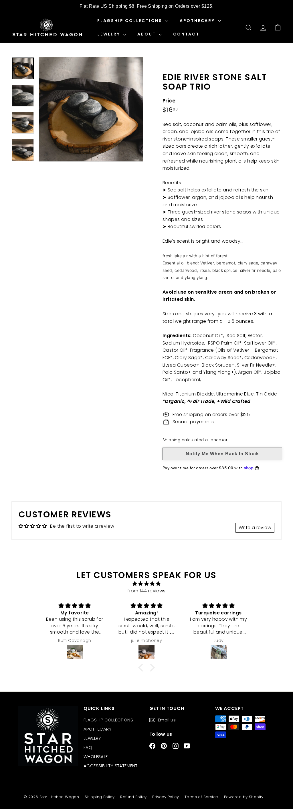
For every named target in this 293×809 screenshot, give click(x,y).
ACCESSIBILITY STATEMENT (110, 766)
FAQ (88, 747)
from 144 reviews (146, 591)
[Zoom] (91, 109)
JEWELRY (109, 34)
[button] (142, 668)
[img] (146, 584)
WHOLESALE (96, 756)
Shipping (171, 440)
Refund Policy (133, 797)
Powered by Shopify (244, 797)
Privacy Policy (165, 797)
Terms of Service (201, 797)
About (147, 34)
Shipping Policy (99, 797)
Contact (186, 34)
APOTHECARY (198, 20)
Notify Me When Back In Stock (222, 453)
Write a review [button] (255, 527)
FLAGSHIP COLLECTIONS (130, 20)
